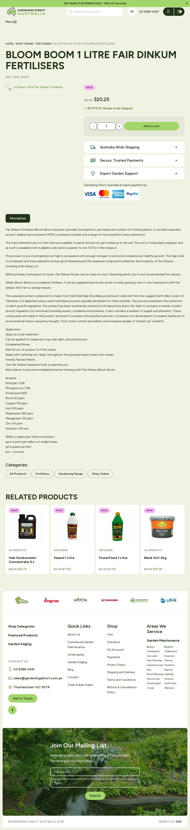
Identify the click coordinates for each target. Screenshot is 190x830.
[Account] (168, 11)
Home (9, 43)
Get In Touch (23, 698)
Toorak (150, 688)
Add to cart (151, 126)
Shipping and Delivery (121, 672)
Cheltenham (170, 651)
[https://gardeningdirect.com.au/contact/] (132, 11)
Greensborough (155, 665)
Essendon (169, 656)
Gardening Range (70, 473)
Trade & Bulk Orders (80, 685)
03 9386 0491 (149, 11)
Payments (113, 657)
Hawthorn (169, 665)
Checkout (113, 642)
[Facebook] (12, 710)
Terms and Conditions (121, 680)
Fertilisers (43, 43)
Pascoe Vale (153, 678)
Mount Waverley (155, 674)
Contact (73, 677)
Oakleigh (169, 674)
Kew (149, 669)
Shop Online (24, 43)
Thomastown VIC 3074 (31, 687)
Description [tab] (18, 218)
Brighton (168, 646)
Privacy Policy (116, 664)
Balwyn (150, 646)
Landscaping (76, 654)
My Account (115, 649)
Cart (110, 634)
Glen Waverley (154, 660)
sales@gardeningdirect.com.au (37, 678)
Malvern (168, 669)
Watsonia (169, 688)
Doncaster (152, 656)
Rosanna (168, 678)
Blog (70, 669)
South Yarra (170, 683)
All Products (18, 473)
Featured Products (23, 635)
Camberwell (153, 651)
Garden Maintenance (163, 640)
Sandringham (154, 683)
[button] (186, 3)
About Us (74, 634)
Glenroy (168, 660)
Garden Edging (19, 644)
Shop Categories (21, 626)
